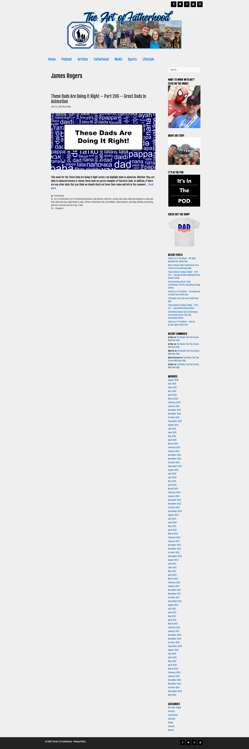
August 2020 (173, 650)
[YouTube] (193, 4)
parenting (148, 202)
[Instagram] (186, 4)
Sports (132, 59)
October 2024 (174, 462)
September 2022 (175, 556)
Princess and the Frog (68, 205)
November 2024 (174, 459)
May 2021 (172, 616)
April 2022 (172, 575)
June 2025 (172, 432)
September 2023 (175, 511)
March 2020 (173, 669)
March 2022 (173, 579)
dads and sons (61, 202)
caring (115, 199)
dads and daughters (136, 199)
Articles (83, 59)
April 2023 (172, 530)
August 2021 (173, 605)
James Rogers (122, 202)
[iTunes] (200, 4)
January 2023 (174, 541)
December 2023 (174, 500)
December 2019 (174, 680)
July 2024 (172, 474)
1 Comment (58, 208)
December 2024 (174, 455)
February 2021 (174, 627)
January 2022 (173, 586)
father (87, 202)
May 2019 (172, 695)
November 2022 (174, 549)
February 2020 (174, 672)
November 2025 (174, 414)
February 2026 (174, 402)
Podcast (66, 59)
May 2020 (172, 661)
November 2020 (174, 639)
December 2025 (174, 410)
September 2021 (175, 601)
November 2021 (174, 594)
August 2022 (173, 560)
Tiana (80, 205)
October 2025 (174, 417)
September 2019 (175, 691)
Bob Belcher (98, 199)
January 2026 (174, 406)
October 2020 (174, 642)
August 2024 (173, 470)
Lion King (132, 202)
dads (125, 199)
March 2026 (173, 399)
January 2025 (173, 451)
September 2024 (175, 466)
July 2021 (172, 609)
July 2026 (172, 384)
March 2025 (173, 444)
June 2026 (172, 387)
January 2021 (173, 631)
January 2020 (174, 676)
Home (52, 59)
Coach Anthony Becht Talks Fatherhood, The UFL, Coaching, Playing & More (184, 285)
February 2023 (174, 537)
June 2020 (172, 657)
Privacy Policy (80, 741)
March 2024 (173, 489)
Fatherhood (101, 59)
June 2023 (172, 522)
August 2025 (173, 425)
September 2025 (175, 421)
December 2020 (174, 635)
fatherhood (96, 202)
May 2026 (172, 391)
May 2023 (172, 526)
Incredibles (110, 202)
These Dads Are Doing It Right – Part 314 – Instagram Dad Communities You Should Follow (184, 275)
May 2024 (172, 481)
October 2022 (174, 552)
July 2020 (172, 654)
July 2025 (172, 429)
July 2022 (172, 564)
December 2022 (174, 545)
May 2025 (172, 436)
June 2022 (172, 567)
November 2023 (174, 504)
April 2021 (172, 620)
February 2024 (174, 492)
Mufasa (140, 202)
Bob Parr (108, 199)
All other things (174, 707)
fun (103, 202)
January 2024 (174, 496)
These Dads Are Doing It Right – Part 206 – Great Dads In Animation (98, 99)
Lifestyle (148, 59)
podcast (54, 205)
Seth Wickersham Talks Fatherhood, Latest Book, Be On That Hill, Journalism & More (183, 315)
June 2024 (172, 477)
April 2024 (172, 485)
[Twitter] (180, 4)
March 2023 (173, 534)
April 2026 (172, 395)
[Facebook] (173, 4)
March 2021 (173, 624)
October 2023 (174, 507)
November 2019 (174, 684)
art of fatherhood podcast (81, 199)
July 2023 (172, 519)
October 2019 (173, 687)
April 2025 (172, 440)
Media (118, 59)
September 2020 (175, 646)
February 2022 (174, 582)
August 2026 (173, 380)
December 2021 (174, 590)
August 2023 (173, 515)
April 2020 (172, 665)
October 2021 (173, 597)
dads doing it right (76, 202)
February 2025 (174, 447)
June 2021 (172, 612)
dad (120, 199)
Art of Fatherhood (61, 199)
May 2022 (172, 571)
